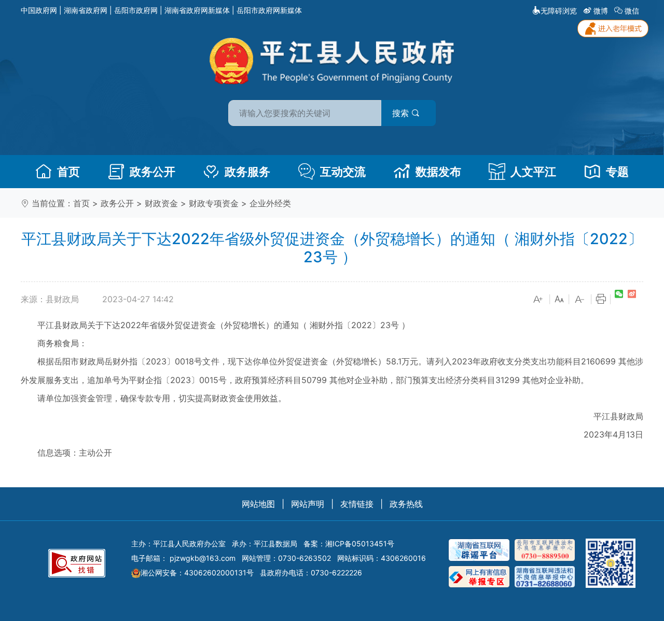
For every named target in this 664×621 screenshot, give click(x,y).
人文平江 (533, 171)
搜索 (401, 113)
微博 (600, 10)
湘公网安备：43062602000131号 (197, 572)
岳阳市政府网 (136, 10)
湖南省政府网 (85, 10)
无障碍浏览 (559, 10)
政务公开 (152, 171)
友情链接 (357, 504)
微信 (631, 10)
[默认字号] (559, 299)
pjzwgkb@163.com (203, 558)
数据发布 (438, 171)
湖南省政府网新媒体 (197, 10)
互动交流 (343, 171)
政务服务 (247, 171)
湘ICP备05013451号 (359, 543)
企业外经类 (270, 203)
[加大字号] (538, 299)
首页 (68, 171)
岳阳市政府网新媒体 (269, 10)
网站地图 (258, 504)
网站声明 (307, 504)
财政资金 (161, 203)
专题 (617, 171)
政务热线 (406, 504)
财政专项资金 (214, 203)
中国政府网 (39, 10)
